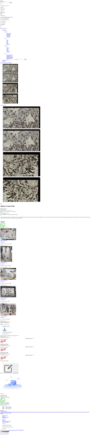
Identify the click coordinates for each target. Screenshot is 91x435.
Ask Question (2, 222)
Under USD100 (8, 55)
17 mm (7, 47)
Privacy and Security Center (6, 421)
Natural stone (4, 30)
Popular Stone (4, 60)
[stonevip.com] (1, 0)
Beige (7, 42)
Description (2, 321)
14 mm (7, 49)
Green (7, 43)
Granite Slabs (8, 35)
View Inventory (2, 221)
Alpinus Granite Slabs (3, 240)
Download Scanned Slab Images (7, 332)
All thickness (8, 51)
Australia (17, 430)
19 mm (7, 48)
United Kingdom (21, 430)
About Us (3, 61)
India (14, 430)
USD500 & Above (9, 58)
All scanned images (3, 105)
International (9, 430)
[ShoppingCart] (1, 4)
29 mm (7, 50)
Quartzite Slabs (8, 33)
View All (14, 211)
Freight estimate (4, 28)
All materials (8, 36)
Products (3, 416)
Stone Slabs (6, 62)
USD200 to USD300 (9, 56)
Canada (13, 430)
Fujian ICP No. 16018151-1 (4, 433)
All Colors (8, 44)
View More (2, 410)
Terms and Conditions (5, 422)
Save (1, 13)
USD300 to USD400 (9, 57)
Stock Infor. (6, 321)
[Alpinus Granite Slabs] (8, 239)
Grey (7, 41)
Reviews (9, 321)
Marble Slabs (8, 34)
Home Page (2, 62)
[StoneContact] (4, 432)
